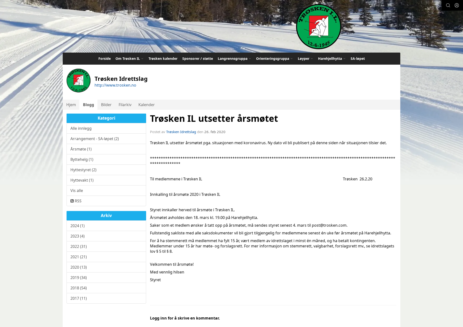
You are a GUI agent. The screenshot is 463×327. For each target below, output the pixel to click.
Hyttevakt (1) (82, 180)
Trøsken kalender (163, 58)
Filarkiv (125, 104)
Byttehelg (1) (81, 159)
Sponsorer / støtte (197, 58)
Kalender (146, 104)
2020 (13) (78, 267)
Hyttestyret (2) (83, 169)
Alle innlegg (81, 128)
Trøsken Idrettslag (181, 131)
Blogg (88, 104)
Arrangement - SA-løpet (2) (94, 138)
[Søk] (448, 5)
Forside (104, 58)
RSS (78, 201)
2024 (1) (77, 225)
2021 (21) (78, 256)
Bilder (106, 104)
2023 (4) (77, 236)
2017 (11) (78, 298)
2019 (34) (78, 277)
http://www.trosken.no (115, 85)
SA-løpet (358, 58)
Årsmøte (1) (81, 149)
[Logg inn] (456, 5)
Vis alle (76, 190)
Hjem (71, 104)
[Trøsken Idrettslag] (318, 26)
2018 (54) (78, 288)
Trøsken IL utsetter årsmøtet (214, 118)
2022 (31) (78, 246)
